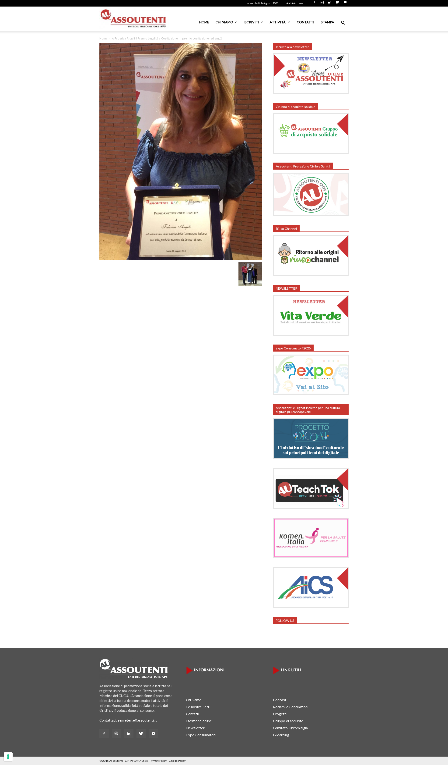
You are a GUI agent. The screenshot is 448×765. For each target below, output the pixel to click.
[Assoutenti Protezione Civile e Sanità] (311, 214)
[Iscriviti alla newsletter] (311, 92)
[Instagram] (322, 3)
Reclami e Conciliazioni (290, 707)
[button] (343, 23)
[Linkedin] (329, 3)
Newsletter (195, 728)
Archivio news (294, 3)
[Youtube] (345, 3)
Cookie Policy (177, 760)
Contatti (305, 22)
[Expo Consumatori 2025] (311, 393)
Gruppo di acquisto (288, 721)
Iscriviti (251, 22)
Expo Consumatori (201, 735)
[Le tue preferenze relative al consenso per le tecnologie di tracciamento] (8, 756)
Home (204, 22)
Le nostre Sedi (198, 707)
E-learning (281, 735)
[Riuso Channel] (311, 274)
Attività (278, 22)
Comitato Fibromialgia (290, 728)
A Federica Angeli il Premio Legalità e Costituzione (145, 38)
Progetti (280, 714)
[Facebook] (314, 3)
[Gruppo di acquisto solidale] (311, 152)
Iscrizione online (199, 721)
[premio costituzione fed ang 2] (180, 258)
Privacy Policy (158, 760)
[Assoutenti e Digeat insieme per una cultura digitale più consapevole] (311, 457)
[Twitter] (337, 3)
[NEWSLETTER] (311, 334)
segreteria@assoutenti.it (137, 720)
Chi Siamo (224, 22)
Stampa (327, 22)
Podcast (279, 699)
